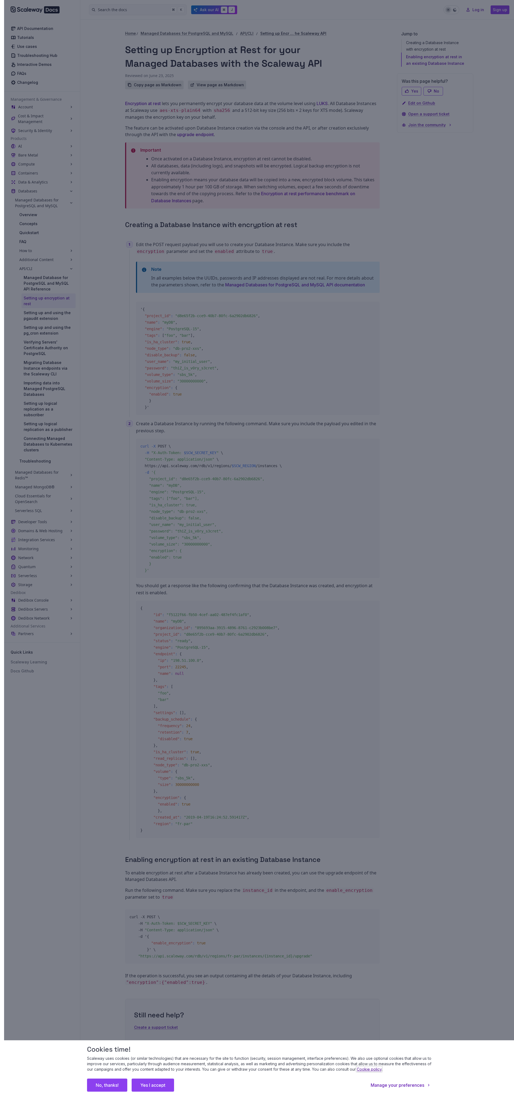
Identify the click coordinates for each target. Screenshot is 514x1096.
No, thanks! (107, 1085)
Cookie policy (369, 1069)
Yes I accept (152, 1085)
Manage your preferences (397, 1085)
